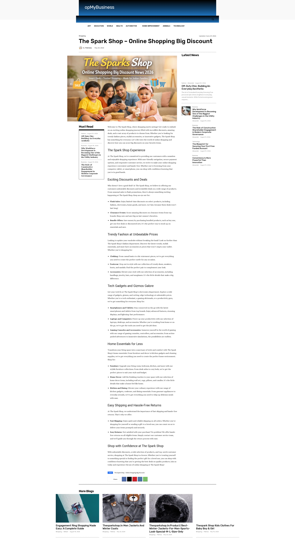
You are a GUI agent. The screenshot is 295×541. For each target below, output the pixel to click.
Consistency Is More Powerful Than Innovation (201, 160)
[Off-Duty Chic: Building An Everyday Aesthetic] (199, 69)
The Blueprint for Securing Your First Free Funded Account (203, 146)
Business (84, 145)
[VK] (140, 479)
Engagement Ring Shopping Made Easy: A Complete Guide (76, 527)
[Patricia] (81, 48)
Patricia (88, 48)
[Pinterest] (134, 479)
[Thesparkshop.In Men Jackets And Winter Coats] (124, 508)
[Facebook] (124, 479)
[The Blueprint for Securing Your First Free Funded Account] (186, 145)
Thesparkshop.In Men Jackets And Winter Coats (123, 527)
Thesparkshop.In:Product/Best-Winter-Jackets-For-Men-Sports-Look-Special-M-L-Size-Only (169, 528)
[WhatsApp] (145, 479)
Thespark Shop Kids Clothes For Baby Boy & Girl (215, 527)
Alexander (191, 83)
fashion (83, 133)
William (66, 531)
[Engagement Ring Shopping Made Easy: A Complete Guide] (77, 508)
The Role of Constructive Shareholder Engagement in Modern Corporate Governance (89, 170)
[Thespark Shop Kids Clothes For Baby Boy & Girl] (217, 508)
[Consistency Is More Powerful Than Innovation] (186, 159)
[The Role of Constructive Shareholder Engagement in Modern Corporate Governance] (186, 129)
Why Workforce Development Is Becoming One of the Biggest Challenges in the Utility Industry (91, 152)
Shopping (82, 36)
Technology (196, 141)
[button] (212, 19)
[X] (129, 479)
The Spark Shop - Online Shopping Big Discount (129, 473)
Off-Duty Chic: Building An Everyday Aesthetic (90, 138)
